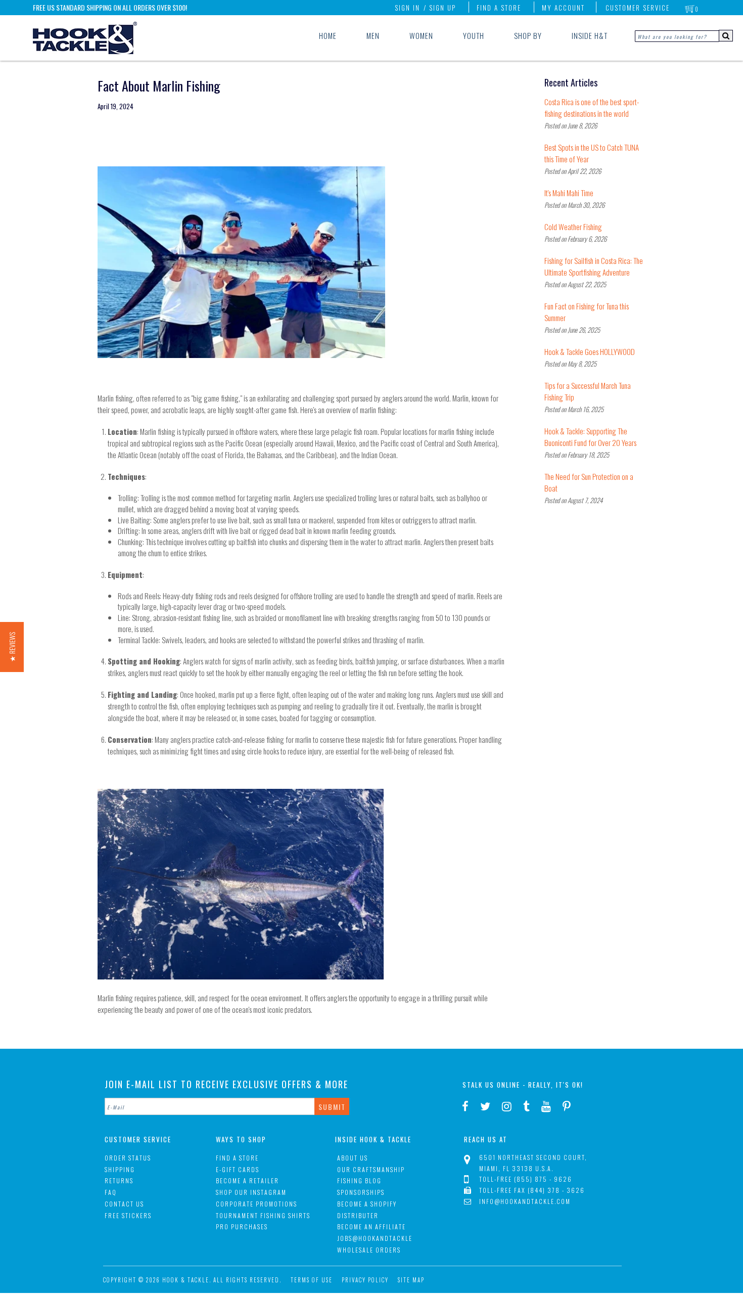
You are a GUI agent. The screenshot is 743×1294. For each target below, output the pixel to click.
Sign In (407, 8)
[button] (12, 647)
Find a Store (499, 8)
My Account (563, 8)
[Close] (523, 546)
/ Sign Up (440, 8)
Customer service (638, 8)
